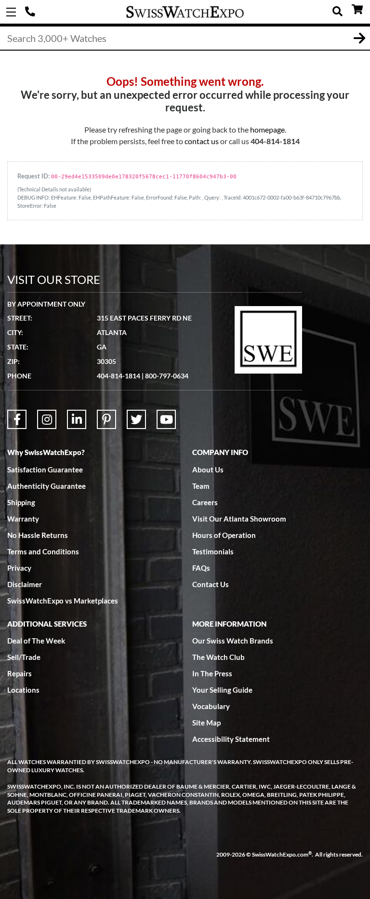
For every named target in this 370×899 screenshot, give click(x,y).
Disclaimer (24, 584)
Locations (23, 689)
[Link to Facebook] (16, 419)
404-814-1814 (31, 12)
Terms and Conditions (43, 551)
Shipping (21, 502)
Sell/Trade (23, 657)
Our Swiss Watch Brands (232, 640)
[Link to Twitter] (136, 419)
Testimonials (213, 551)
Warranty (23, 518)
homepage (267, 129)
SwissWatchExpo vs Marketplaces (62, 600)
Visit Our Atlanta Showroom (239, 518)
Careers (205, 502)
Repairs (19, 673)
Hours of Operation (224, 535)
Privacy (19, 568)
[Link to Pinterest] (106, 419)
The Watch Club (218, 657)
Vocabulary (211, 706)
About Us (208, 469)
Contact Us (210, 584)
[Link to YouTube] (166, 419)
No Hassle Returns (37, 535)
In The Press (212, 673)
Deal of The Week (36, 640)
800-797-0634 (166, 376)
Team (201, 486)
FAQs (201, 568)
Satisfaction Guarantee (45, 469)
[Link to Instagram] (46, 419)
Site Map (206, 722)
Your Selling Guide (222, 689)
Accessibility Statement (231, 739)
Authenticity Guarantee (46, 486)
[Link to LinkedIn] (76, 419)
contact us (202, 141)
